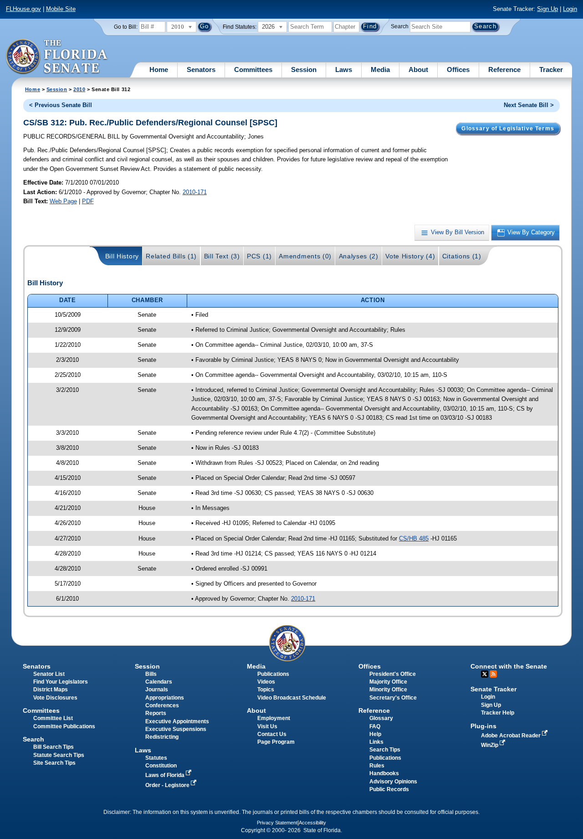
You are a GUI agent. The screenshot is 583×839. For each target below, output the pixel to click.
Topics (265, 689)
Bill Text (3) (222, 256)
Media (380, 69)
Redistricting (162, 737)
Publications (273, 674)
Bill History (122, 256)
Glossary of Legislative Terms (507, 128)
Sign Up (547, 8)
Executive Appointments (177, 721)
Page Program (276, 742)
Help (375, 734)
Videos (266, 682)
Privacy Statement (277, 822)
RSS (493, 674)
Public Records (389, 789)
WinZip (490, 745)
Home (158, 69)
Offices (458, 69)
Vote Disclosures (55, 697)
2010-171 (195, 192)
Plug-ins (483, 726)
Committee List (53, 718)
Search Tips (384, 749)
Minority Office (388, 689)
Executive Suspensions (175, 729)
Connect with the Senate (508, 666)
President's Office (392, 674)
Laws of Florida (165, 775)
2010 (79, 89)
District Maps (50, 689)
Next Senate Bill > (529, 105)
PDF (88, 201)
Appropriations (164, 697)
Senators (201, 69)
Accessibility (312, 822)
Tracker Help (497, 712)
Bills (151, 674)
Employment (273, 718)
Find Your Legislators (60, 682)
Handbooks (384, 773)
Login (570, 8)
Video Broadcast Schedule (291, 697)
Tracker (551, 69)
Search (400, 26)
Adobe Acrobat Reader (511, 735)
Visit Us (267, 726)
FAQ (374, 726)
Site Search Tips (54, 763)
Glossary (381, 718)
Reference (504, 69)
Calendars (158, 682)
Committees (253, 69)
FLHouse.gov (23, 8)
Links (376, 742)
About (418, 69)
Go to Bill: (126, 27)
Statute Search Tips (58, 755)
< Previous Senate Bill (60, 105)
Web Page (63, 201)
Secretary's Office (393, 697)
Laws (343, 69)
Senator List (49, 674)
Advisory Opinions (393, 781)
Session (304, 69)
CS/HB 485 (414, 538)
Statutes (156, 758)
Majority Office (388, 682)
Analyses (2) (358, 256)
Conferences (162, 705)
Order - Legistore (168, 785)
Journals (156, 689)
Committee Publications (64, 726)
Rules (376, 765)
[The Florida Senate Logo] (57, 57)
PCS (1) (259, 256)
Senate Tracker (493, 689)
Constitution (161, 765)
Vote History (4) (410, 256)
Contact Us (271, 734)
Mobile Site (61, 8)
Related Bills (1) (171, 256)
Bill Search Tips (53, 747)
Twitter (484, 674)
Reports (155, 713)
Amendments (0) (305, 256)
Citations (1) (461, 256)
